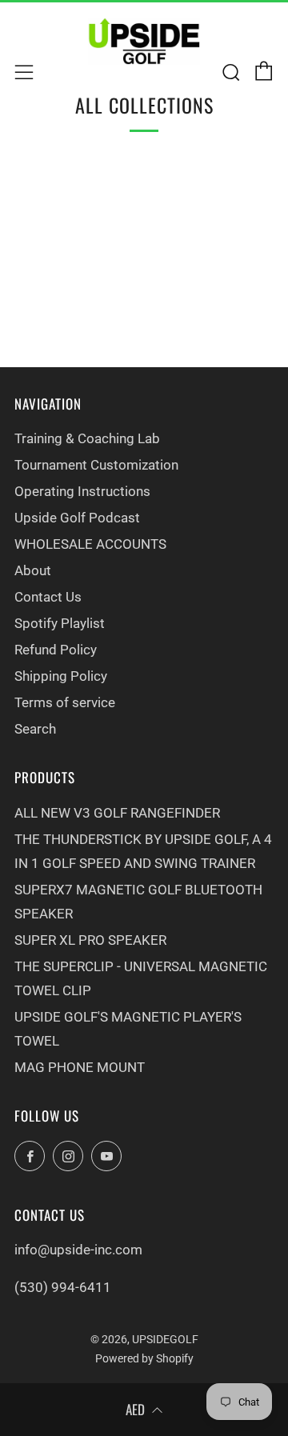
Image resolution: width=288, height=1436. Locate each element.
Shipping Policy (60, 676)
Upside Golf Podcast (77, 518)
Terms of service (64, 702)
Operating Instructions (82, 491)
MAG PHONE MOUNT (79, 1067)
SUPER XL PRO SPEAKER (90, 940)
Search (35, 729)
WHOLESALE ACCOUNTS (90, 544)
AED (135, 1409)
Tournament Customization (96, 465)
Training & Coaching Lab (87, 438)
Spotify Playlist (59, 623)
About (32, 570)
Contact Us (48, 597)
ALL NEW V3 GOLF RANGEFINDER (117, 813)
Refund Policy (55, 650)
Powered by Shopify (144, 1358)
